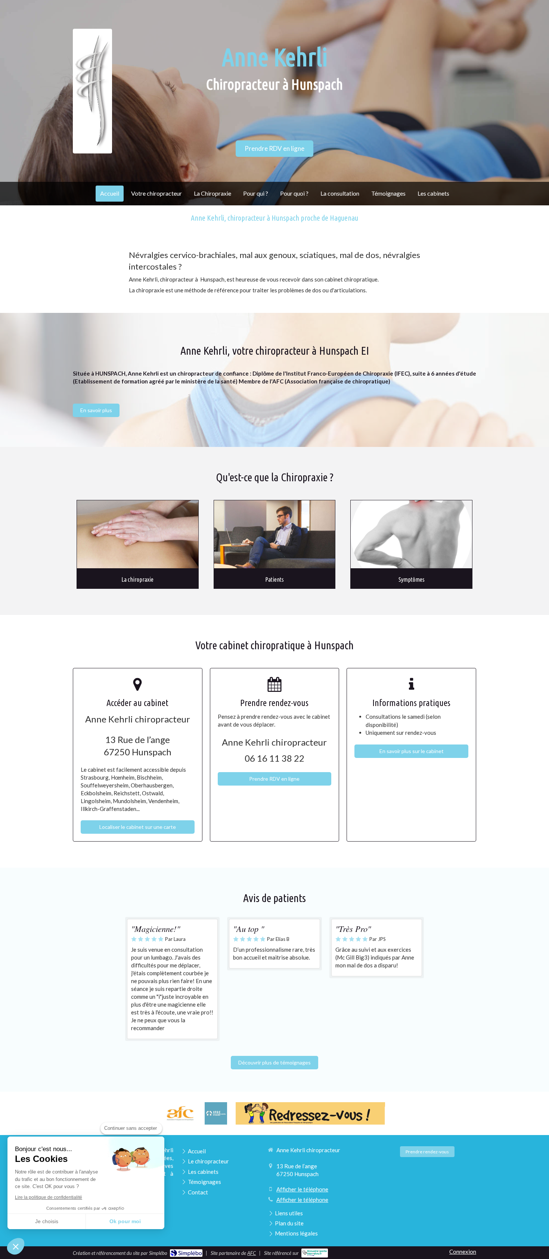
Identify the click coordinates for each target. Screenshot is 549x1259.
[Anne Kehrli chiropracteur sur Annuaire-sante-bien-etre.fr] (314, 1253)
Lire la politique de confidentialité (48, 1197)
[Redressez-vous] (310, 1113)
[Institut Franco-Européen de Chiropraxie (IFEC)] (216, 1113)
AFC (251, 1253)
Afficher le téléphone (302, 1189)
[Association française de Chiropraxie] (180, 1113)
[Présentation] (137, 534)
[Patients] (274, 534)
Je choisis (46, 1221)
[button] (16, 1246)
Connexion (462, 1251)
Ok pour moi (125, 1221)
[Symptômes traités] (411, 534)
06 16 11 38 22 (274, 758)
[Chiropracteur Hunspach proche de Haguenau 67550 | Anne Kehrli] (92, 91)
